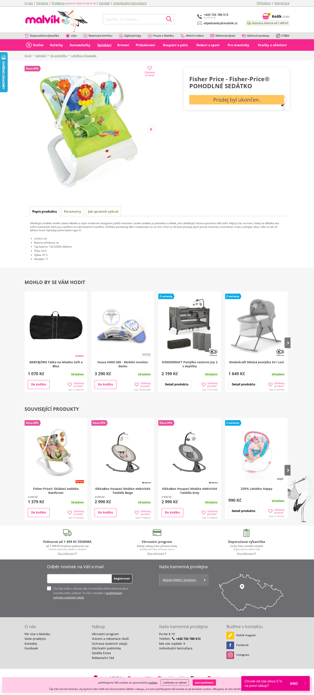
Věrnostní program (105, 634)
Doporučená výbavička (44, 35)
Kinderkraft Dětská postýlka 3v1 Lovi (256, 362)
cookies (152, 682)
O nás (29, 3)
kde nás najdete (171, 644)
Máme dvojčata (225, 35)
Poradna (42, 3)
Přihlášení (264, 3)
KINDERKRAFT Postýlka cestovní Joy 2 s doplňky (189, 364)
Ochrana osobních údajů (109, 644)
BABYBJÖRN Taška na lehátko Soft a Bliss (55, 364)
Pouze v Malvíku (163, 35)
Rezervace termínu (100, 35)
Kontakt (104, 3)
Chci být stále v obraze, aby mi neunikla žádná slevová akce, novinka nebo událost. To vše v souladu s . (91, 593)
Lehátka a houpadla (83, 56)
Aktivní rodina (195, 35)
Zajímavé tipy (132, 35)
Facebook (31, 648)
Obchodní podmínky (106, 648)
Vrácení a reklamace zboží (110, 639)
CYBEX (285, 35)
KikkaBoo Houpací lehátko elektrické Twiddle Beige (122, 491)
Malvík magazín (246, 635)
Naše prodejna (35, 639)
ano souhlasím (204, 682)
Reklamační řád (103, 658)
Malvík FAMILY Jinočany (179, 580)
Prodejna (58, 3)
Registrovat (122, 578)
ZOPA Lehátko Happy (256, 489)
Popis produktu (44, 211)
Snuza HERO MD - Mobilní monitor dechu (122, 364)
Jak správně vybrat (103, 211)
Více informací (66, 553)
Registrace (281, 3)
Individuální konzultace (130, 3)
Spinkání (40, 56)
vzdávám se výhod (174, 682)
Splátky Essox (101, 653)
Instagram (242, 655)
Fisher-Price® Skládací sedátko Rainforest (56, 491)
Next (151, 129)
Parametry (72, 211)
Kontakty (31, 644)
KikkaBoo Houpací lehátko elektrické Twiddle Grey (189, 491)
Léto (74, 35)
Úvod (28, 56)
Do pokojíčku (58, 56)
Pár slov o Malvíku (37, 634)
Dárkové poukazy (258, 35)
